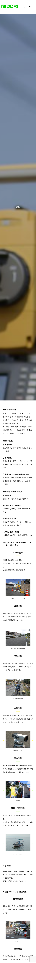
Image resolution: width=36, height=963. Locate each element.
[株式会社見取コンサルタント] (9, 6)
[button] (4, 588)
